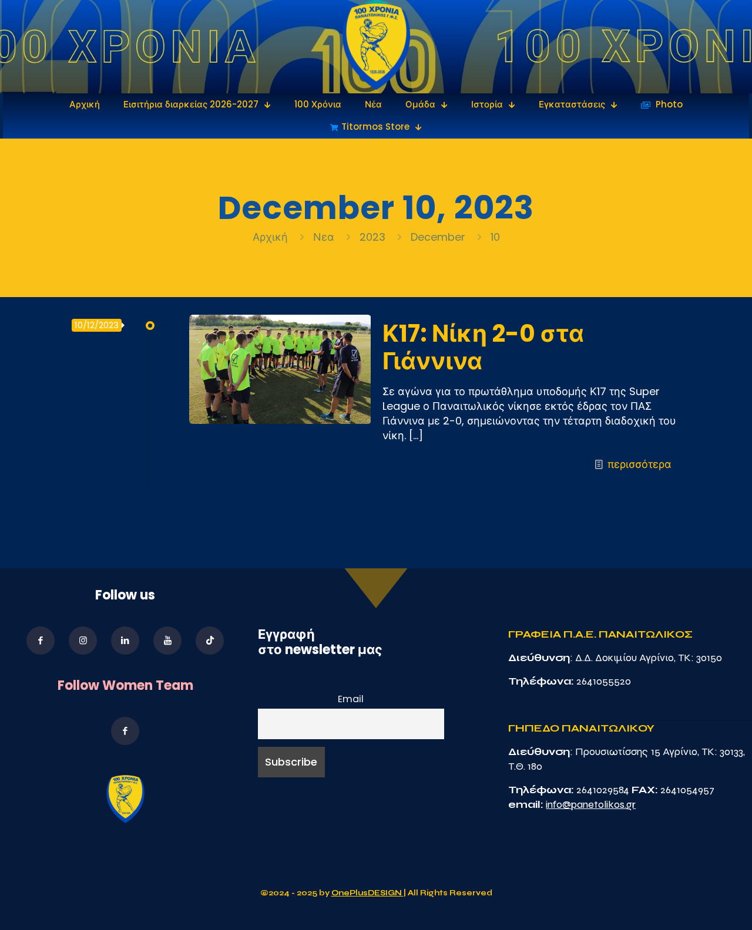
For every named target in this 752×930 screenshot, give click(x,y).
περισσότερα (639, 464)
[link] (376, 47)
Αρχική (272, 237)
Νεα (323, 237)
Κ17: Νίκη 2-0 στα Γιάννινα (483, 347)
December (438, 237)
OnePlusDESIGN (367, 893)
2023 (372, 237)
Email (351, 699)
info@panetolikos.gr (591, 804)
